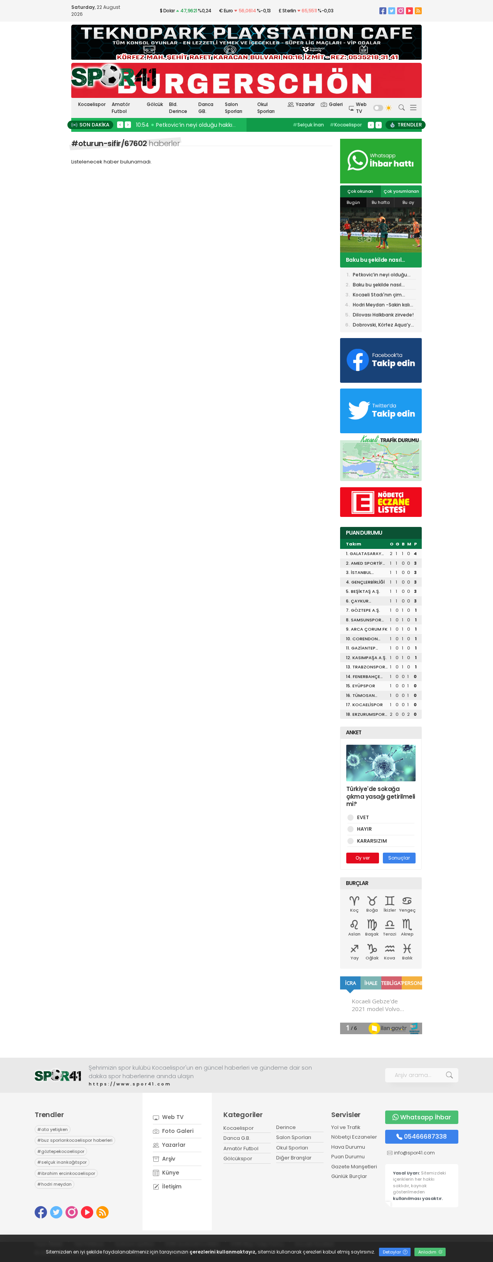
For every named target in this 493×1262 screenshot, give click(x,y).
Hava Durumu (348, 1147)
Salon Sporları (233, 107)
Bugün (353, 202)
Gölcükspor (237, 1158)
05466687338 (425, 1136)
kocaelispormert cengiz (315, 128)
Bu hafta (381, 202)
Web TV (361, 107)
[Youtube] (409, 10)
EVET (363, 817)
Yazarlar (305, 104)
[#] (58, 1075)
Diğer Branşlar (294, 1157)
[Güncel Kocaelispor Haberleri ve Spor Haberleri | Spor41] (113, 75)
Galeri (336, 104)
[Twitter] (391, 10)
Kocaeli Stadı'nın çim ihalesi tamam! (374, 259)
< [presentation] (120, 124)
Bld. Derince (178, 107)
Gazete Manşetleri (354, 1166)
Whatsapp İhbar (425, 1117)
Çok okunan (360, 191)
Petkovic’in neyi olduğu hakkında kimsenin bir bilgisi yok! (380, 275)
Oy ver (362, 858)
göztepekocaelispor (60, 1151)
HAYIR (364, 829)
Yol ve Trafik (346, 1127)
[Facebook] (382, 10)
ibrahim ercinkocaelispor (66, 1173)
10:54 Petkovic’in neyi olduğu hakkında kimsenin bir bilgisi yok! (220, 125)
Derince (286, 1127)
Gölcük (155, 104)
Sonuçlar (399, 858)
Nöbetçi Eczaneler (354, 1137)
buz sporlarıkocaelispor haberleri (74, 1140)
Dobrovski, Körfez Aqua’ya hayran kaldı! (383, 325)
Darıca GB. (205, 107)
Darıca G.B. (236, 1138)
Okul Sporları (266, 107)
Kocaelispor (92, 104)
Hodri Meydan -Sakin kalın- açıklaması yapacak (384, 305)
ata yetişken (52, 1129)
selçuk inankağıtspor (62, 1162)
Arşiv (168, 1159)
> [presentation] (128, 124)
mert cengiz (310, 124)
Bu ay (408, 202)
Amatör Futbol (121, 107)
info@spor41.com (414, 1152)
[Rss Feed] (418, 10)
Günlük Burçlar (349, 1176)
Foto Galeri (177, 1131)
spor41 (343, 124)
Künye (170, 1172)
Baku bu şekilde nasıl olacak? (377, 285)
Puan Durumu (348, 1156)
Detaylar (392, 1252)
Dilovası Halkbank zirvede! (383, 314)
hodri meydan (54, 1184)
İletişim (171, 1186)
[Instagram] (400, 10)
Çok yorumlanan (401, 191)
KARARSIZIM (372, 841)
